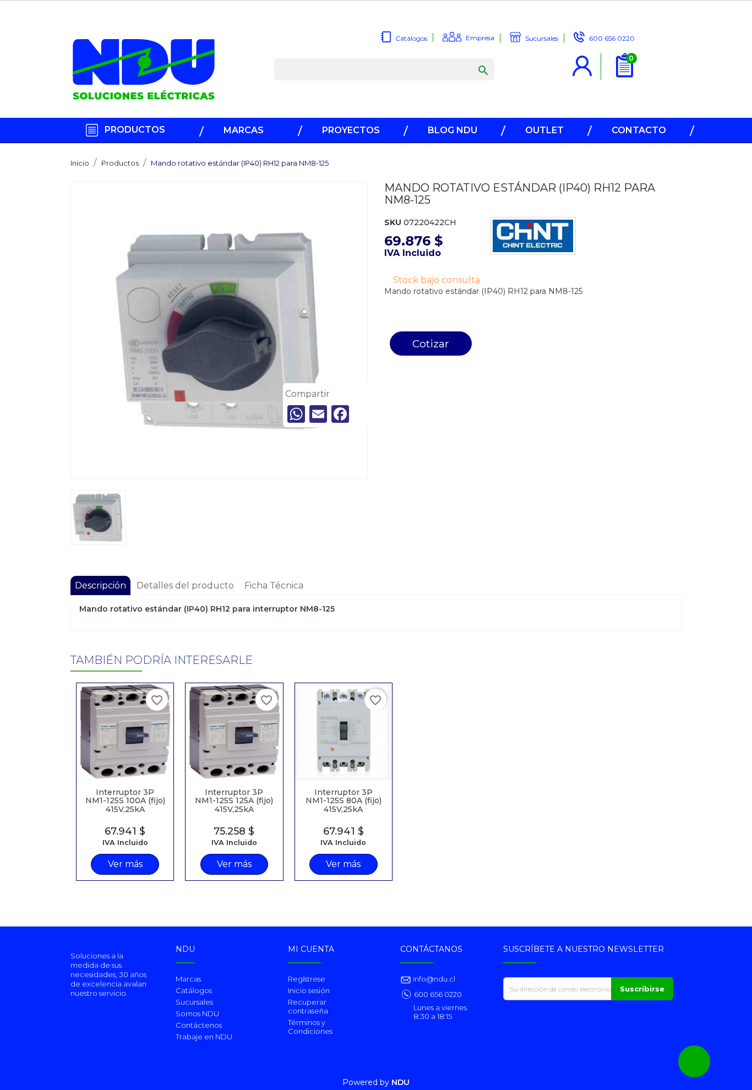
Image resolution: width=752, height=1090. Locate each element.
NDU (400, 1082)
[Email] (318, 414)
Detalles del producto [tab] (185, 585)
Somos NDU (197, 1013)
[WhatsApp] (296, 414)
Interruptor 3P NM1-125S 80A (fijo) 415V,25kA (344, 800)
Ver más (125, 864)
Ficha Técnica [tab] (273, 585)
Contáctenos (199, 1025)
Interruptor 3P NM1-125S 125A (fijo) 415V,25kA (234, 800)
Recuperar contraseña (308, 1006)
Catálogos (194, 990)
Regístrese (306, 978)
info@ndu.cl (433, 978)
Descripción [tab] (100, 585)
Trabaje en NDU (204, 1036)
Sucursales (194, 1002)
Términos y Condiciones (310, 1027)
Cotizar (430, 343)
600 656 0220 (438, 994)
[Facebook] (340, 414)
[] (472, 59)
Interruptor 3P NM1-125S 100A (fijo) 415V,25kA (125, 800)
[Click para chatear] (694, 1061)
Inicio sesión (309, 990)
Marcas (188, 978)
